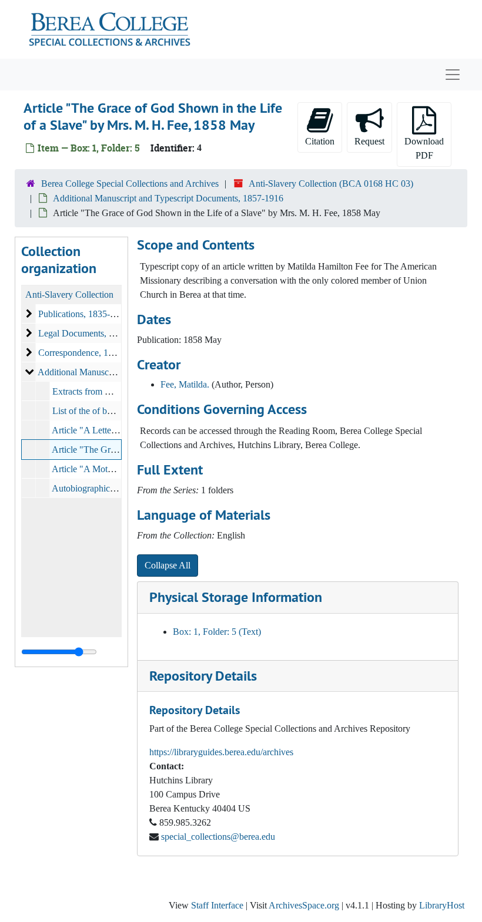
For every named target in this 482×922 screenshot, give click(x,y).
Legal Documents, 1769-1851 (93, 333)
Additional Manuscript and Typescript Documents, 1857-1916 (168, 198)
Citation (319, 141)
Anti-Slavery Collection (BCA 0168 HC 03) (331, 184)
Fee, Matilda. (184, 384)
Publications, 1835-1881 (83, 314)
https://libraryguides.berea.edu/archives (221, 752)
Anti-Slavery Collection (69, 295)
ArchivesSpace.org (304, 905)
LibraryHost (441, 905)
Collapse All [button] (167, 565)
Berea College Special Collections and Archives (130, 184)
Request (369, 141)
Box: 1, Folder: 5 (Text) (217, 632)
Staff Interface (217, 905)
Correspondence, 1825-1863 (91, 353)
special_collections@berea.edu (218, 837)
